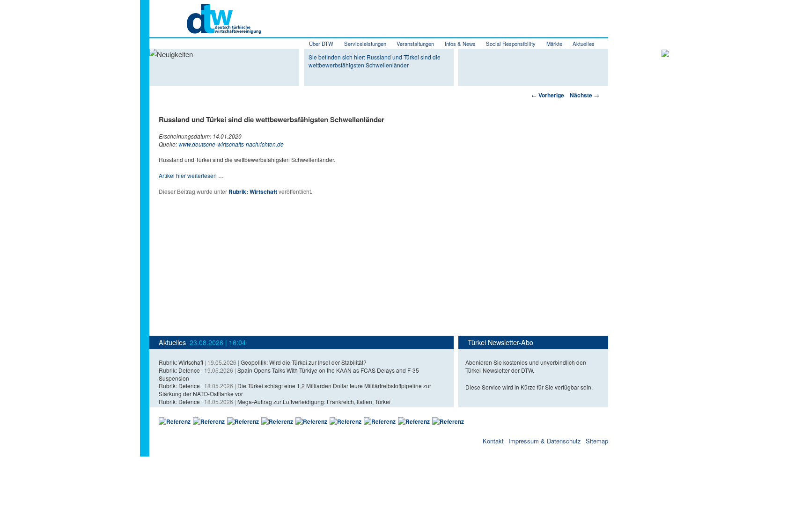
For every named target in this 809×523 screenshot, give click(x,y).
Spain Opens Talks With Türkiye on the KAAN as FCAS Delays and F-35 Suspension (289, 374)
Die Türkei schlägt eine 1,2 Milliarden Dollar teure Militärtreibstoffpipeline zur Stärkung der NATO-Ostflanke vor (295, 390)
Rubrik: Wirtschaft (252, 191)
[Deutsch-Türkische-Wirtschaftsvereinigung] (205, 28)
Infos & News (460, 43)
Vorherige (547, 95)
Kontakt (493, 440)
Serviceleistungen (365, 43)
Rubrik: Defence (179, 370)
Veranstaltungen (415, 43)
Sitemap (597, 440)
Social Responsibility (511, 43)
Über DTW (321, 43)
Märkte (554, 43)
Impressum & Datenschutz (544, 440)
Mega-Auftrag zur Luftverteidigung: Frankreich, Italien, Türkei (313, 401)
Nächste (584, 95)
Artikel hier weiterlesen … (191, 175)
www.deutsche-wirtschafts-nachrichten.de (231, 144)
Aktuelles (584, 43)
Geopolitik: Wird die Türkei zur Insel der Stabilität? (304, 362)
